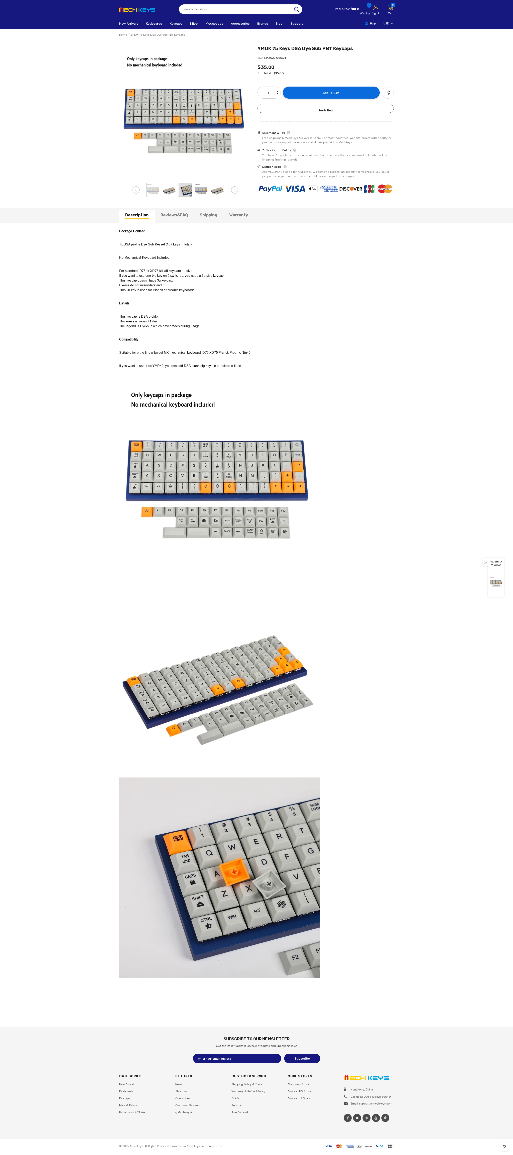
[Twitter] (357, 1118)
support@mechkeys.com (375, 1103)
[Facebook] (348, 1118)
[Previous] (136, 190)
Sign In (376, 13)
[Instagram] (367, 1118)
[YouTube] (376, 1118)
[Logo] (146, 9)
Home (123, 34)
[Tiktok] (385, 1118)
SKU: (261, 58)
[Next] (234, 190)
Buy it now (325, 110)
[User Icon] (376, 7)
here (355, 8)
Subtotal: (265, 73)
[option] (185, 113)
